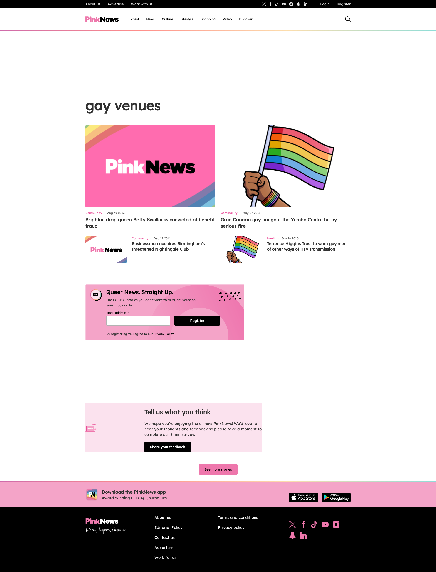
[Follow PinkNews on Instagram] (336, 525)
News (150, 19)
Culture (167, 19)
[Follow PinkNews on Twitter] (292, 525)
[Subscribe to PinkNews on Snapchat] (292, 536)
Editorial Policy (168, 527)
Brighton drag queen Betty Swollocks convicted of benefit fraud (150, 223)
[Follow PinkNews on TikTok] (314, 525)
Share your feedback (167, 447)
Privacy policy (231, 527)
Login (324, 4)
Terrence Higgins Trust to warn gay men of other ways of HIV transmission (307, 246)
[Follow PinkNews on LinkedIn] (305, 4)
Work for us (165, 557)
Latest (134, 19)
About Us (92, 4)
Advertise (116, 4)
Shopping (208, 19)
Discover (246, 19)
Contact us (164, 537)
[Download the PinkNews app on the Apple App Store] (303, 497)
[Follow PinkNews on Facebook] (303, 525)
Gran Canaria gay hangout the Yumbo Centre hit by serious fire (279, 223)
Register (344, 4)
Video (227, 19)
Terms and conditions (238, 517)
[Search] (348, 19)
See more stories (218, 469)
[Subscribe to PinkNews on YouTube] (325, 525)
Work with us (141, 4)
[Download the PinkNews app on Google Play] (336, 497)
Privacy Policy (164, 334)
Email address (123, 312)
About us (162, 517)
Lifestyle (186, 19)
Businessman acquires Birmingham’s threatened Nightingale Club (168, 246)
